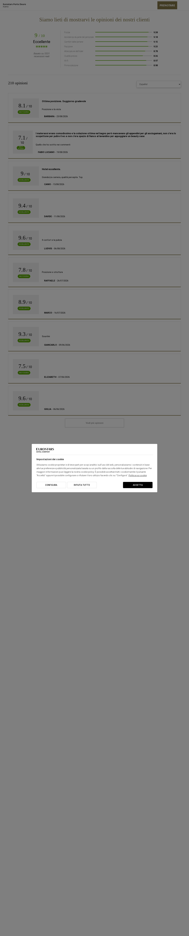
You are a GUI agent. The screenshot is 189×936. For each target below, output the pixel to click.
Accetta (138, 485)
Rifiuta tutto (82, 485)
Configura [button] (51, 485)
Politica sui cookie (138, 475)
